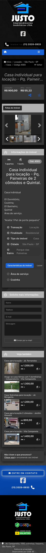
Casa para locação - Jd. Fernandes (20, 361)
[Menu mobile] (5, 52)
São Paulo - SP (31, 62)
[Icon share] (23, 33)
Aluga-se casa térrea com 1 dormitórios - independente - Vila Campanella (22, 378)
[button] (7, 125)
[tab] (12, 108)
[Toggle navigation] (38, 52)
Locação (18, 62)
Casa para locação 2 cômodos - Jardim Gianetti (22, 414)
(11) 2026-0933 (32, 44)
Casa (8, 65)
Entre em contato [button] (24, 473)
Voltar (39, 65)
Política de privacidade (23, 549)
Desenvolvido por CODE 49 (23, 552)
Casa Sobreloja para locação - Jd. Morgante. (20, 396)
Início (8, 62)
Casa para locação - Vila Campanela (21, 431)
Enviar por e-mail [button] (24, 340)
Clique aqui (9, 457)
